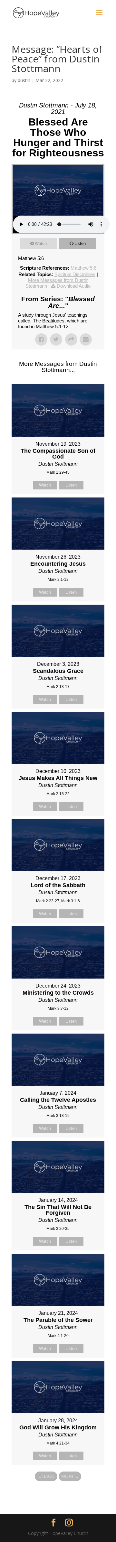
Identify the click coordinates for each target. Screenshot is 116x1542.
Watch (41, 243)
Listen (80, 243)
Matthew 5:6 (83, 268)
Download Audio (74, 286)
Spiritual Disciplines (74, 274)
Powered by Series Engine (58, 1494)
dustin (24, 80)
